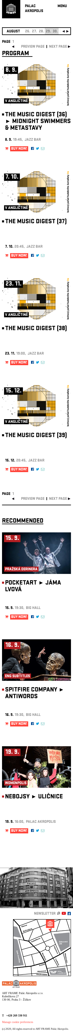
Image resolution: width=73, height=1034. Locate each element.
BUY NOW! (19, 149)
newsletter (45, 914)
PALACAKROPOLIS (34, 9)
